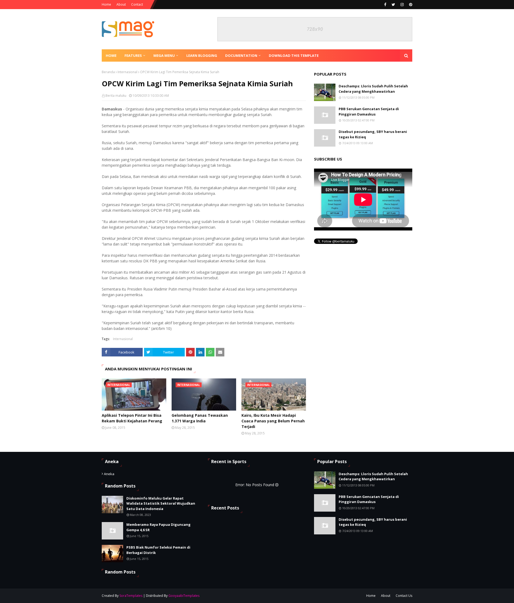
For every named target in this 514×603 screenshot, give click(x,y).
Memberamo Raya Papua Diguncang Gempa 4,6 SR (158, 527)
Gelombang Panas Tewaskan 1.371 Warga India (200, 418)
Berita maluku (115, 95)
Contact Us (404, 595)
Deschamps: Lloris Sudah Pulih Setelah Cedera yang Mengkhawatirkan (373, 89)
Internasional (127, 72)
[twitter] (393, 4)
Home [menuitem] (111, 55)
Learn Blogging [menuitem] (201, 55)
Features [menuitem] (133, 55)
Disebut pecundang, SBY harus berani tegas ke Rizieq (373, 134)
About (121, 4)
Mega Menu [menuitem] (164, 55)
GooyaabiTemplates (183, 595)
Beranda (108, 72)
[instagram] (402, 4)
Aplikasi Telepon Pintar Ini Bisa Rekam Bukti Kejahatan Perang (132, 418)
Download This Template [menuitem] (294, 55)
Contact (137, 4)
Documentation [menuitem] (241, 55)
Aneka (109, 473)
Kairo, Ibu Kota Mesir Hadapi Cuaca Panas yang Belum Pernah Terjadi (273, 421)
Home (106, 4)
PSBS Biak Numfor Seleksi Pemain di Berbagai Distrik (158, 550)
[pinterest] (410, 4)
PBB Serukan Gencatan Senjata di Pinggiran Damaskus (369, 111)
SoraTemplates (130, 595)
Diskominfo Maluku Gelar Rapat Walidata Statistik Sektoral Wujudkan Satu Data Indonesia (160, 503)
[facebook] (385, 4)
